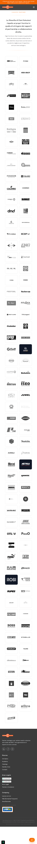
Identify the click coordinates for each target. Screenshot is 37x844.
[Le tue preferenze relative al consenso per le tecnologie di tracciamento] (3, 842)
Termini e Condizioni (8, 787)
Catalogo (5, 764)
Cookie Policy (7, 781)
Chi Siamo (5, 759)
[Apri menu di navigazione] (34, 7)
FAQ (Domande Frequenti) (10, 799)
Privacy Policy (7, 778)
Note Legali (5, 784)
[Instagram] (12, 749)
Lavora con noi (6, 796)
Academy (5, 761)
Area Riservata (6, 801)
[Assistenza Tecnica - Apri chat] (32, 840)
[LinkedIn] (3, 749)
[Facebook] (8, 749)
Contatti (4, 769)
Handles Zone (6, 767)
